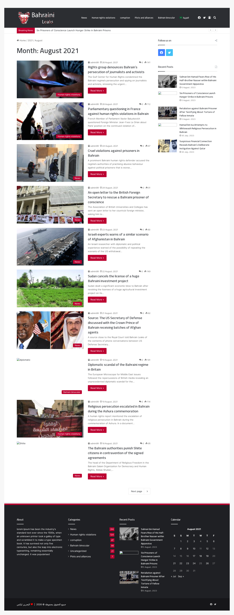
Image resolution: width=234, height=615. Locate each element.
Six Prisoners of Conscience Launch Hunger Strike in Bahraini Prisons (73, 30)
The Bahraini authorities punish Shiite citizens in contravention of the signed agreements (115, 453)
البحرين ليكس (23, 604)
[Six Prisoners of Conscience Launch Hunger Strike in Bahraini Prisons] (167, 97)
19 (207, 556)
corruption (125, 18)
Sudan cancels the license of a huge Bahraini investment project (113, 278)
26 (207, 563)
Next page (136, 491)
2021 (30, 40)
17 (194, 556)
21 (174, 563)
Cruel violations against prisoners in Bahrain (113, 152)
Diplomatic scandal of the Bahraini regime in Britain (118, 366)
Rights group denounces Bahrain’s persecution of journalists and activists (116, 69)
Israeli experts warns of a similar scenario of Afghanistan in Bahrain (118, 236)
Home (22, 40)
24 (194, 563)
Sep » (181, 576)
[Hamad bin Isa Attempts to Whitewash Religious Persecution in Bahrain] (167, 129)
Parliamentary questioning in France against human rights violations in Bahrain (118, 111)
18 (200, 556)
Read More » (97, 90)
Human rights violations (103, 18)
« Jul (173, 576)
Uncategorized (78, 551)
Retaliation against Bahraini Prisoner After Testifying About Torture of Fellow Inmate (198, 112)
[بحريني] (43, 17)
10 (194, 548)
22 (181, 563)
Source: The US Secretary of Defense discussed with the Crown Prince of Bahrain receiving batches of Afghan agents (115, 325)
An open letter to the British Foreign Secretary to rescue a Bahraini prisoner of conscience (118, 197)
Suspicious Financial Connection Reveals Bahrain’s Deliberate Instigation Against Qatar (196, 145)
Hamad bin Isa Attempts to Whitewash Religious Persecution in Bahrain (198, 128)
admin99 (94, 62)
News (84, 18)
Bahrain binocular (166, 18)
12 (207, 548)
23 (187, 563)
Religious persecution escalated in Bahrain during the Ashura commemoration (119, 408)
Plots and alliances (144, 18)
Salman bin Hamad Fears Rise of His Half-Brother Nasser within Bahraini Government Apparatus (198, 80)
